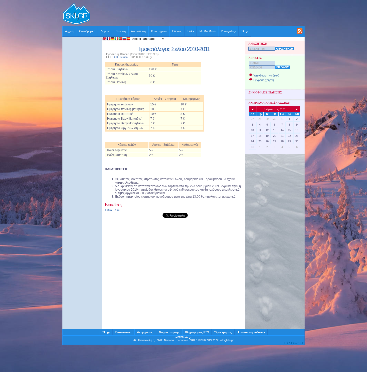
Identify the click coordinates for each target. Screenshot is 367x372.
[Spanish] (128, 39)
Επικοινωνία (123, 332)
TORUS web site (294, 343)
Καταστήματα (159, 31)
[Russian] (124, 39)
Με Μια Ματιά (207, 31)
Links (190, 31)
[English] (104, 39)
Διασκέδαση (138, 31)
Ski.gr (244, 31)
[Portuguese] (120, 39)
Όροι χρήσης (223, 332)
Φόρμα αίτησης (169, 332)
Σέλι (117, 210)
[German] (112, 39)
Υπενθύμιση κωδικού (266, 75)
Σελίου (109, 210)
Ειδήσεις (177, 31)
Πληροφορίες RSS (197, 332)
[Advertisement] (197, 14)
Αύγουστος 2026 (274, 109)
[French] (108, 39)
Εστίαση (121, 31)
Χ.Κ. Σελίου (121, 57)
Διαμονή (105, 31)
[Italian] (116, 39)
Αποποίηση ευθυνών (251, 332)
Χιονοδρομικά (87, 31)
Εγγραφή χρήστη (263, 79)
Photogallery (228, 31)
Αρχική (69, 31)
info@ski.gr (227, 340)
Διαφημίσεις (145, 332)
